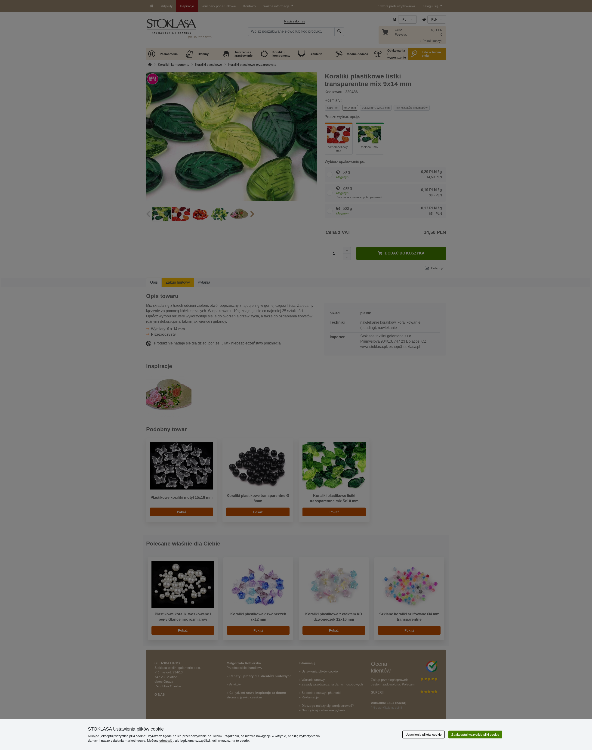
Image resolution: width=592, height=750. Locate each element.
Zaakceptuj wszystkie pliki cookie (475, 734)
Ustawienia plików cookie (423, 734)
